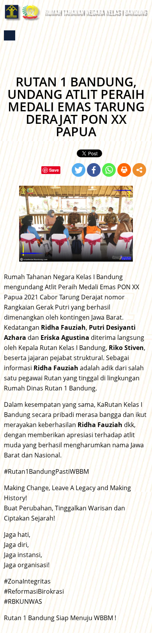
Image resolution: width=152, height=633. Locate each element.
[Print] (124, 170)
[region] (76, 224)
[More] (139, 170)
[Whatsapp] (109, 170)
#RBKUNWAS (23, 601)
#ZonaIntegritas (27, 581)
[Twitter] (78, 170)
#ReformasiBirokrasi (34, 591)
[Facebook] (94, 170)
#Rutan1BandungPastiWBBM (46, 471)
